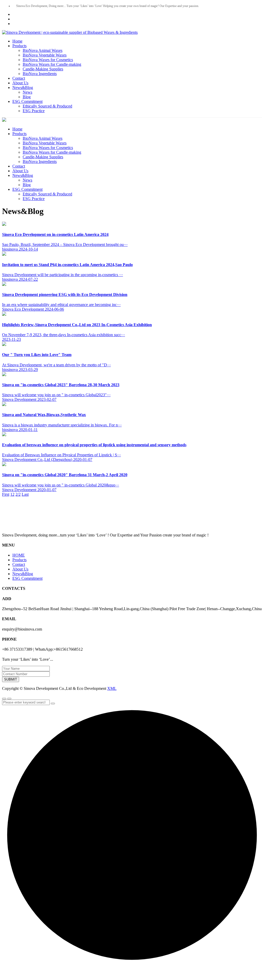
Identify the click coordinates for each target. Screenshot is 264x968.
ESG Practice (34, 111)
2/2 (18, 494)
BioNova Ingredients (40, 73)
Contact (18, 78)
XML (112, 688)
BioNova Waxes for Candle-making (52, 64)
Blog (27, 97)
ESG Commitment (27, 101)
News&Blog (22, 87)
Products (19, 46)
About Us (20, 83)
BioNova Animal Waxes (42, 50)
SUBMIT (10, 679)
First (5, 494)
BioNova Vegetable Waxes (45, 55)
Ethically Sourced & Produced (47, 106)
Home (17, 41)
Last (25, 494)
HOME (18, 555)
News (27, 92)
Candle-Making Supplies (43, 69)
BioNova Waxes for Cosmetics (48, 59)
